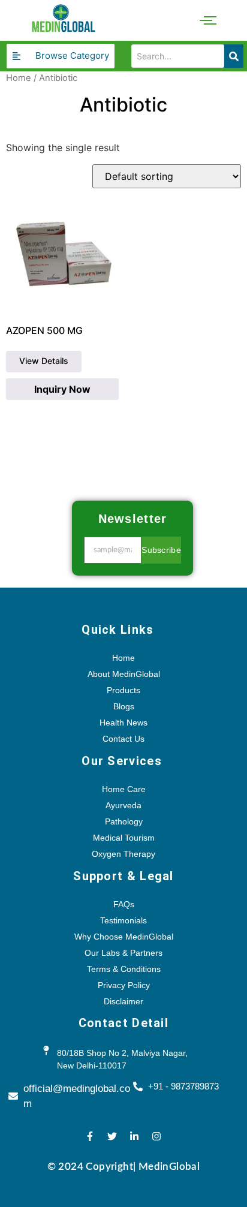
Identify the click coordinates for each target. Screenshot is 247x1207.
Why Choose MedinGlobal (123, 936)
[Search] (233, 56)
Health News (123, 722)
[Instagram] (156, 1136)
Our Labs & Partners (123, 953)
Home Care (124, 789)
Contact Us (123, 739)
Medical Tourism (124, 837)
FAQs (123, 904)
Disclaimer (123, 1001)
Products (123, 690)
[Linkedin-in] (134, 1136)
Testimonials (123, 920)
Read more (44, 362)
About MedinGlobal (124, 674)
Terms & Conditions (124, 969)
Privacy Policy (124, 985)
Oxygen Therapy (123, 854)
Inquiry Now (62, 389)
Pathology (124, 821)
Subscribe (161, 550)
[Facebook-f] (90, 1136)
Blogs (123, 706)
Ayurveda (123, 805)
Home (18, 78)
